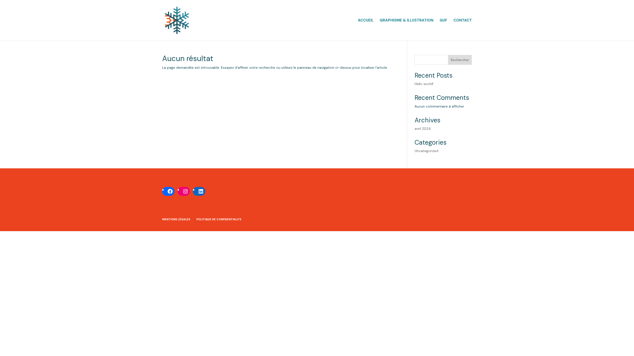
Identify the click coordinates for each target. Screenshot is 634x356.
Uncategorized (426, 151)
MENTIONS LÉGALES (176, 219)
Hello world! (424, 84)
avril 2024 (423, 128)
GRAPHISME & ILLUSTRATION (406, 21)
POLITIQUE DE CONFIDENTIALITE (218, 219)
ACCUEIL (365, 21)
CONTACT (462, 21)
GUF (443, 21)
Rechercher (460, 60)
